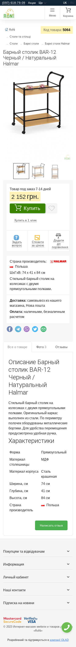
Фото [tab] (41, 347)
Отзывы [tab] (61, 347)
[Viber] (26, 330)
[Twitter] (35, 330)
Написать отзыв (51, 525)
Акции (32, 2)
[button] (69, 72)
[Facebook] (10, 330)
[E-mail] (43, 330)
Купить (32, 208)
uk (65, 2)
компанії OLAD (59, 640)
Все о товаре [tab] (17, 347)
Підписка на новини (18, 603)
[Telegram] (18, 330)
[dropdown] (66, 627)
